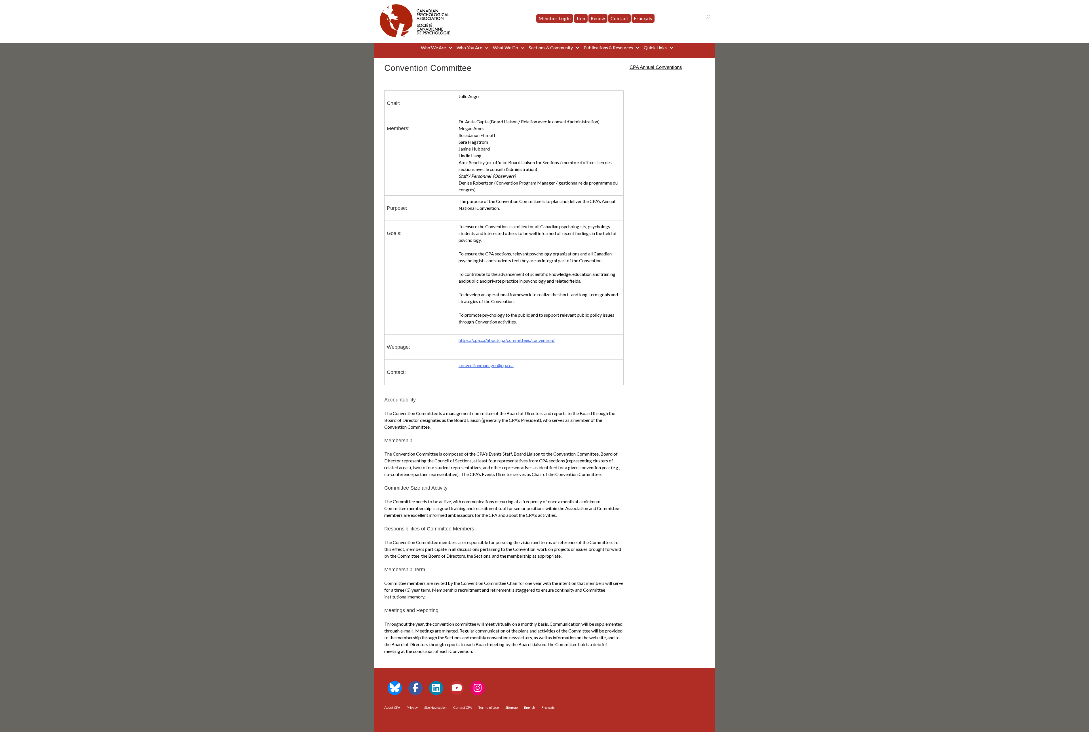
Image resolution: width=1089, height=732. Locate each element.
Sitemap (511, 707)
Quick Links (655, 47)
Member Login (555, 18)
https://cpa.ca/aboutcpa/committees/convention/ (507, 340)
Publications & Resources (608, 47)
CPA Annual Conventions (656, 67)
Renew (598, 18)
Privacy (412, 707)
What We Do (505, 47)
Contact (619, 18)
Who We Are (433, 47)
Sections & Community (551, 47)
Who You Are (469, 47)
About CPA (392, 707)
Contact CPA (462, 707)
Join (580, 18)
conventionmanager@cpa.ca (486, 365)
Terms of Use (488, 707)
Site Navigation (435, 707)
